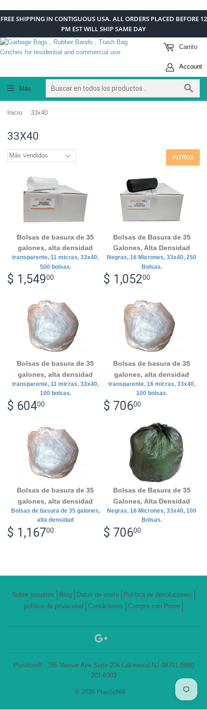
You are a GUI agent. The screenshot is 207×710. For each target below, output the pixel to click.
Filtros (183, 157)
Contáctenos (105, 606)
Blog (65, 594)
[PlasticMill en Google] (101, 640)
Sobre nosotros (33, 594)
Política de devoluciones (158, 594)
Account (190, 66)
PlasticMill (111, 692)
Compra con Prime (154, 606)
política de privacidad (53, 606)
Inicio (14, 112)
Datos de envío (98, 594)
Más (25, 88)
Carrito (187, 46)
